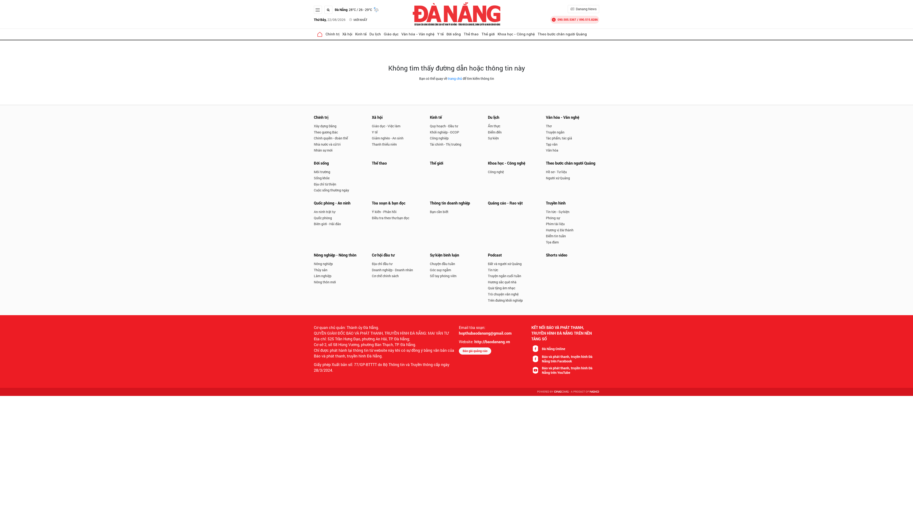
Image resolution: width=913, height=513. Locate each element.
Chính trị (332, 34)
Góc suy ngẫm (440, 270)
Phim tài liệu (555, 224)
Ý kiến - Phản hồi (384, 211)
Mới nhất (360, 20)
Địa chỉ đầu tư (382, 263)
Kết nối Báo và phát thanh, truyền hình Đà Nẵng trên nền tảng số (561, 333)
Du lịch (375, 34)
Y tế (440, 34)
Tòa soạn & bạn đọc (388, 202)
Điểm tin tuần (556, 236)
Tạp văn (552, 144)
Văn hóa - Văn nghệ (417, 34)
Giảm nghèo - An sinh (387, 138)
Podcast (495, 254)
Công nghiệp (439, 138)
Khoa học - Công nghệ (516, 34)
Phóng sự (553, 218)
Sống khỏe (322, 178)
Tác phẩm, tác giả (559, 138)
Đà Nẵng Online (553, 349)
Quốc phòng (323, 218)
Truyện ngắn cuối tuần (504, 276)
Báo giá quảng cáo (475, 351)
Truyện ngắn (555, 132)
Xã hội (347, 34)
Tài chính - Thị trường (445, 144)
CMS (561, 391)
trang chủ (455, 78)
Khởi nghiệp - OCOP (444, 132)
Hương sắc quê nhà (502, 282)
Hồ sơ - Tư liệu (556, 172)
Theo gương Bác (326, 132)
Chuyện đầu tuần (442, 263)
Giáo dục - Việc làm (386, 126)
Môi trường (322, 172)
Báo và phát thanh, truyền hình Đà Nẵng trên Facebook (567, 358)
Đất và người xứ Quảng (505, 263)
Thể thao (471, 34)
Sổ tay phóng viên (443, 276)
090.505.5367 (567, 19)
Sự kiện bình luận (444, 254)
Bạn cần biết (439, 211)
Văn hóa (552, 150)
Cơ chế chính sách (385, 276)
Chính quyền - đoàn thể (331, 138)
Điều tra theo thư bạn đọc (390, 218)
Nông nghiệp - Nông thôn (335, 254)
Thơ (549, 126)
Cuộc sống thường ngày (331, 190)
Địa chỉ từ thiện (325, 184)
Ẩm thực (494, 126)
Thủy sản (320, 270)
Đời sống (454, 34)
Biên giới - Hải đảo (327, 224)
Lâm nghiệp (322, 276)
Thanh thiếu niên (384, 144)
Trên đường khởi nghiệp (505, 300)
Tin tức (493, 270)
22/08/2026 (329, 19)
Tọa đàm (552, 242)
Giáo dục (391, 34)
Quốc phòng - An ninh (332, 202)
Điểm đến (495, 132)
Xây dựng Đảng (325, 126)
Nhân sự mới (323, 150)
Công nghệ (496, 172)
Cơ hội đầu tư (383, 254)
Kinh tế (361, 34)
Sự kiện (493, 138)
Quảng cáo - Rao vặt (505, 202)
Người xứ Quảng (558, 178)
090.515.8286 (588, 19)
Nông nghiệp (323, 263)
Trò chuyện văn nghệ (503, 294)
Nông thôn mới (325, 282)
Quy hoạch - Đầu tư (444, 126)
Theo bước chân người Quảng (562, 34)
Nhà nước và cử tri (327, 144)
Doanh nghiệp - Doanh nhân (392, 270)
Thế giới (488, 34)
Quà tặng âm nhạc (501, 288)
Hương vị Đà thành (559, 230)
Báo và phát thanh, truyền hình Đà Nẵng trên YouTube (567, 370)
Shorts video (556, 254)
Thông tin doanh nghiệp (450, 202)
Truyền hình (556, 202)
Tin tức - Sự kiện (557, 211)
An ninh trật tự (324, 211)
